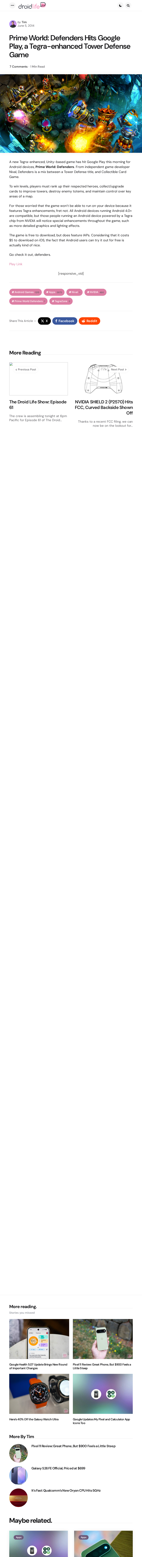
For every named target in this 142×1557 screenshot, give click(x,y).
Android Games (27, 292)
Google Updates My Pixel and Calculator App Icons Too (101, 1421)
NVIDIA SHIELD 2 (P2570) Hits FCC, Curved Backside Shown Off (104, 407)
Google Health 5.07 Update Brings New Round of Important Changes (38, 1366)
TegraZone (62, 301)
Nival (76, 292)
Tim (24, 22)
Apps (55, 292)
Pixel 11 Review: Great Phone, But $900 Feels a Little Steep (102, 1366)
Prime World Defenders (30, 301)
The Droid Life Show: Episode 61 (38, 404)
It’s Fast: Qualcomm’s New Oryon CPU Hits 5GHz (66, 1490)
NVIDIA (97, 292)
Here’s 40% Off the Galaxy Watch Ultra (33, 1419)
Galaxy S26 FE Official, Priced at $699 (58, 1468)
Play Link (15, 264)
